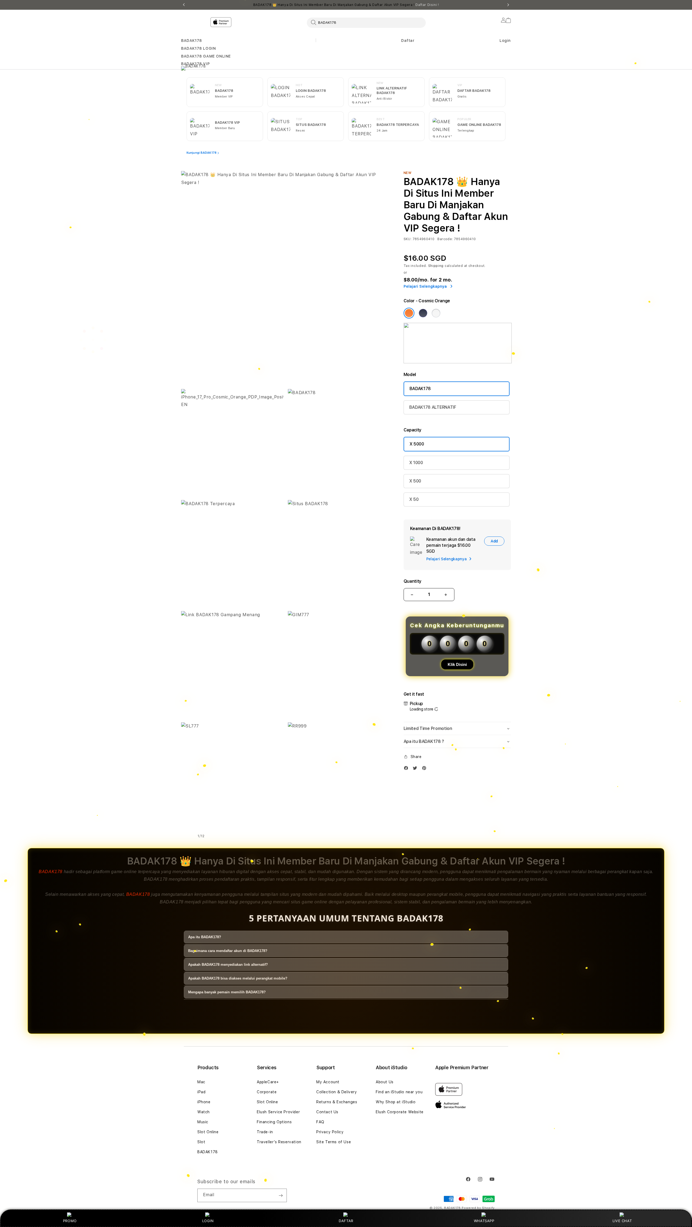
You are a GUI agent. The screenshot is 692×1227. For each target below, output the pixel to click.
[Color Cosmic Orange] (409, 313)
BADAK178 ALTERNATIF (432, 407)
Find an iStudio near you (399, 1092)
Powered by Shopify (478, 1208)
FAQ (320, 1122)
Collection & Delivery (336, 1092)
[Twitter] (416, 769)
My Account (328, 1082)
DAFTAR (346, 1221)
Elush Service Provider (278, 1112)
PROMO (70, 1221)
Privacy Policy (330, 1132)
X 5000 (417, 444)
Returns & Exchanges (336, 1102)
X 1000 (416, 462)
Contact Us (327, 1112)
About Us (385, 1082)
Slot (201, 1142)
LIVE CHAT (622, 1221)
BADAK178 (191, 40)
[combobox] (366, 22)
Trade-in (265, 1132)
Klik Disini (457, 664)
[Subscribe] (281, 1195)
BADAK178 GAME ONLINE (206, 56)
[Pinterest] (425, 769)
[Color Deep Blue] (423, 313)
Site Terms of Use (333, 1142)
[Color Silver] (436, 313)
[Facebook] (407, 769)
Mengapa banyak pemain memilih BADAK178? (227, 992)
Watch (203, 1112)
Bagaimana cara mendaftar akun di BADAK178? (227, 951)
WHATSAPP (484, 1221)
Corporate (267, 1092)
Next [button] (508, 5)
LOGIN (208, 1221)
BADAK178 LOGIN (198, 48)
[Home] (275, 44)
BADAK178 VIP (195, 64)
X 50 (414, 499)
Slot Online (208, 1132)
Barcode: (445, 239)
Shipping (436, 266)
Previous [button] (184, 5)
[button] (191, 40)
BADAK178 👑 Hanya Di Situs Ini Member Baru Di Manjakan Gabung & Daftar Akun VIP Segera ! (346, 5)
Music (202, 1122)
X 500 (415, 481)
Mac (201, 1082)
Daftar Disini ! (427, 5)
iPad (201, 1092)
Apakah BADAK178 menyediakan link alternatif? (228, 965)
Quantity (412, 581)
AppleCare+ (268, 1082)
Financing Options (274, 1122)
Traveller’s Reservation (279, 1142)
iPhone (204, 1102)
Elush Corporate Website (400, 1112)
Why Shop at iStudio (395, 1102)
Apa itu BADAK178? (204, 937)
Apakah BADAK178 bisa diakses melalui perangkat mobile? (237, 978)
